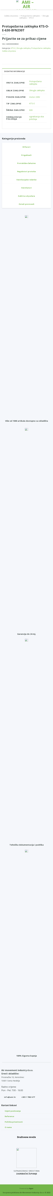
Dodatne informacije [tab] (14, 71)
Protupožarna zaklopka (35, 82)
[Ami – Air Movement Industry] (26, 4)
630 (30, 110)
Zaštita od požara (11, 16)
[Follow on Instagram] (26, 1142)
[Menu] (3, 4)
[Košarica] (49, 5)
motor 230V (34, 97)
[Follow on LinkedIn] (33, 1142)
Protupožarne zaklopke (30, 16)
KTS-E (31, 18)
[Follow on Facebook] (20, 1142)
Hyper (31, 1188)
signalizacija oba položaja (36, 117)
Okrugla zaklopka (23, 48)
